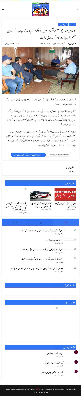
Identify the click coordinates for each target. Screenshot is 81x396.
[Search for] (78, 9)
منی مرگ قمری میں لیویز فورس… (54, 353)
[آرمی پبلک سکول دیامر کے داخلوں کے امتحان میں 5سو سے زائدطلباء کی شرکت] (70, 233)
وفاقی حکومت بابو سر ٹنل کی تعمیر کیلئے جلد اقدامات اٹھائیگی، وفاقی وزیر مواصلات (42, 249)
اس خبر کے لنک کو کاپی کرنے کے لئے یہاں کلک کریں (28, 155)
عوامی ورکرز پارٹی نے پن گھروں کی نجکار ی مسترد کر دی (65, 204)
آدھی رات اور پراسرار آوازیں (54, 240)
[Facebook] (70, 171)
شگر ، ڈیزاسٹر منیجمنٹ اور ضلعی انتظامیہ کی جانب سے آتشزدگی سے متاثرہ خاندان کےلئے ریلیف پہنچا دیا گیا (16, 206)
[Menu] (3, 9)
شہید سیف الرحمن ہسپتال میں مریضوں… (51, 372)
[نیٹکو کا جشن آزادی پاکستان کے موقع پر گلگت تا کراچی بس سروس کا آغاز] (40, 194)
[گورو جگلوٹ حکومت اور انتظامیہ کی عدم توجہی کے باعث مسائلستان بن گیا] (70, 365)
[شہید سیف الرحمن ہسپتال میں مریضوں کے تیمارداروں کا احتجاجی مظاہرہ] (70, 374)
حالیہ (41, 222)
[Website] (73, 171)
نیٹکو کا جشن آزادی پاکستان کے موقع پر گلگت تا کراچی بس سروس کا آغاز (41, 204)
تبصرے (15, 222)
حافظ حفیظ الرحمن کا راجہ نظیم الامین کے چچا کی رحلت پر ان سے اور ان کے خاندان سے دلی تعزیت (36, 268)
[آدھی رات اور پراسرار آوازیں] (70, 242)
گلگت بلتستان (63, 24)
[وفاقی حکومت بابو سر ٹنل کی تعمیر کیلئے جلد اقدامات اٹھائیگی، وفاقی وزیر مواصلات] (70, 252)
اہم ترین (72, 24)
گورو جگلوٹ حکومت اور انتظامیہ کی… (53, 362)
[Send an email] (68, 43)
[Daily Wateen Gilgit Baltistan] (40, 9)
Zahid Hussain (71, 388)
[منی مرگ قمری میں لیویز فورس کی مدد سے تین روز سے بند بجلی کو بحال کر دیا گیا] (70, 356)
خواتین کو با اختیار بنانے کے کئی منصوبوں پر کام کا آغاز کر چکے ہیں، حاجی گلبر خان (42, 259)
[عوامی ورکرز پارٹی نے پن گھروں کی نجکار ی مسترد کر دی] (65, 194)
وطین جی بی (72, 43)
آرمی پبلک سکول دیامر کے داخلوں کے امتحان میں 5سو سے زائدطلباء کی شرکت (42, 230)
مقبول (66, 222)
